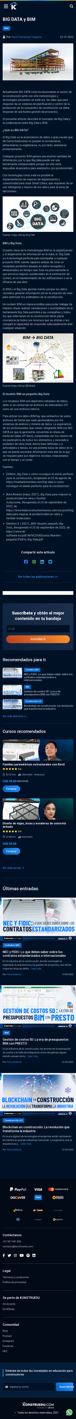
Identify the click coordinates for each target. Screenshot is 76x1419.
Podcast (7, 1336)
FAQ (5, 1351)
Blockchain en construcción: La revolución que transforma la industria (48, 707)
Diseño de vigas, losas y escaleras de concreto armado (34, 825)
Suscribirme (66, 1386)
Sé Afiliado (9, 1309)
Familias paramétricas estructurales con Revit (34, 764)
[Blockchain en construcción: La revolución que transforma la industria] (38, 1094)
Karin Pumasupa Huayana (27, 37)
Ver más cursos (12, 867)
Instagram (8, 1341)
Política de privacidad (14, 1282)
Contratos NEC (32, 670)
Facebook (8, 1346)
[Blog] (14, 6)
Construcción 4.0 (33, 701)
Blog (5, 1330)
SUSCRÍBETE (38, 639)
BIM (6, 28)
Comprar (11, 788)
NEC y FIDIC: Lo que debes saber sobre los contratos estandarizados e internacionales (48, 677)
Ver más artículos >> (15, 716)
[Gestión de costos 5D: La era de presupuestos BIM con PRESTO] (38, 1006)
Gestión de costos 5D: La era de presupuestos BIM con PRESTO (42, 693)
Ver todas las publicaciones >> (38, 576)
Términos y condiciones (16, 1277)
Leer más (36, 968)
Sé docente (9, 1304)
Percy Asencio (14, 974)
